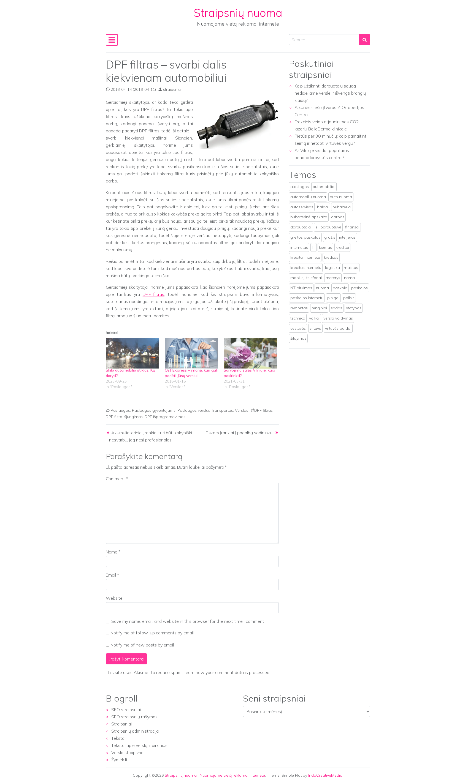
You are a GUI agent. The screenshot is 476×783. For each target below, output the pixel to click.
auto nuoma (341, 196)
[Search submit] (364, 39)
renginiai (319, 307)
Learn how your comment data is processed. (226, 672)
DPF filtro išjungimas (124, 416)
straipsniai (172, 89)
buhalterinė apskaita (308, 216)
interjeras (347, 237)
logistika (332, 267)
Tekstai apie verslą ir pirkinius (139, 745)
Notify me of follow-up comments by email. (152, 632)
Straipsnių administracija (135, 731)
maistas (351, 267)
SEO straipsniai (126, 709)
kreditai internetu (305, 257)
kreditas (331, 257)
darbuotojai (301, 227)
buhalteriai (341, 206)
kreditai (342, 247)
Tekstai (118, 738)
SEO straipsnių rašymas (134, 716)
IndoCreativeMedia (325, 775)
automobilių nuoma (308, 196)
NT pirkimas (301, 287)
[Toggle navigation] (112, 40)
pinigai (333, 297)
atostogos (299, 186)
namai (350, 277)
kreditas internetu (305, 267)
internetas (299, 247)
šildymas (298, 338)
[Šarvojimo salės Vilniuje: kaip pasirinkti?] (250, 353)
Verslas (241, 410)
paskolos (359, 287)
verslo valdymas (338, 318)
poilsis (349, 297)
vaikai (314, 318)
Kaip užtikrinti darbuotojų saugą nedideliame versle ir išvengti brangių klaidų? (330, 93)
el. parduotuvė (328, 227)
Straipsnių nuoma (238, 13)
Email (112, 575)
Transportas (222, 410)
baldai (323, 206)
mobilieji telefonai (306, 277)
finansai (352, 227)
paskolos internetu (306, 297)
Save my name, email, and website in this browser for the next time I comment (187, 621)
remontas (299, 307)
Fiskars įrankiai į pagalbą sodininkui (239, 432)
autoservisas (301, 206)
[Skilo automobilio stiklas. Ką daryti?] (132, 353)
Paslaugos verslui (193, 410)
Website (114, 598)
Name (113, 552)
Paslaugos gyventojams (153, 410)
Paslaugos (120, 410)
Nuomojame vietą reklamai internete (232, 775)
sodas (336, 307)
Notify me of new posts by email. (142, 645)
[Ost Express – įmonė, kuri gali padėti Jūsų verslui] (191, 353)
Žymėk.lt (119, 759)
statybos (353, 307)
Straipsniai (121, 724)
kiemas (325, 247)
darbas (337, 216)
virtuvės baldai (338, 328)
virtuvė (315, 328)
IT (313, 247)
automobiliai (324, 186)
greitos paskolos (305, 237)
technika (297, 318)
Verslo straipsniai (127, 752)
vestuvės (298, 328)
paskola (340, 287)
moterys (333, 277)
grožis (329, 237)
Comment (117, 478)
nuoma (322, 287)
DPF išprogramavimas (165, 416)
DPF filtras (153, 294)
